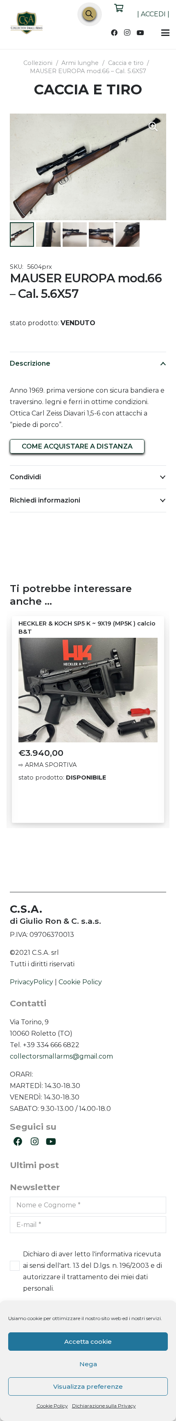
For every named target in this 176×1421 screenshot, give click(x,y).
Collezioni (37, 63)
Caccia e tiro (126, 63)
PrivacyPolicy (31, 982)
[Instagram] (127, 32)
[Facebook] (114, 32)
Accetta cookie (88, 1341)
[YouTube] (140, 32)
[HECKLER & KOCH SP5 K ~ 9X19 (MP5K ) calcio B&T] (88, 690)
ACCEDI (153, 14)
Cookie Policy (52, 1406)
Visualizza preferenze (88, 1386)
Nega (88, 1364)
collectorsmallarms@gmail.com (61, 1056)
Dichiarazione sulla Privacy (104, 1406)
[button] (165, 33)
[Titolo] (27, 23)
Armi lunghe (80, 63)
